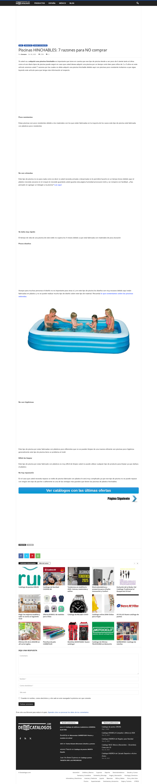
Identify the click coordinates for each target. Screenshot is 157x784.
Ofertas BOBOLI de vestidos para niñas (53, 615)
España (52, 3)
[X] (26, 555)
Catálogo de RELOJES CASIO (78, 614)
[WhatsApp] (37, 555)
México (62, 3)
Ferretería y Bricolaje (100, 775)
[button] (137, 3)
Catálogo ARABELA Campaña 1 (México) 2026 (118, 733)
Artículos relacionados (28, 563)
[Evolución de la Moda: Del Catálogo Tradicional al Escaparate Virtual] (128, 576)
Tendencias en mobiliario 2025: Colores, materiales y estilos (78, 589)
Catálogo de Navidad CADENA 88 (51, 588)
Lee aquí (58, 185)
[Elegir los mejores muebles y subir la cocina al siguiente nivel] (30, 603)
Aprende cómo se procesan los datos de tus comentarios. (68, 712)
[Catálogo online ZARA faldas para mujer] (103, 603)
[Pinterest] (32, 555)
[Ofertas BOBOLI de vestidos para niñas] (54, 603)
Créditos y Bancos (87, 772)
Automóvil (76, 772)
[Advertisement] (78, 24)
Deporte (107, 772)
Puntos (86, 781)
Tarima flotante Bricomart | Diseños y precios (80, 743)
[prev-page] (134, 563)
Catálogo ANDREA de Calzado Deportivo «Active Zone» (119, 755)
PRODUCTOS (28, 45)
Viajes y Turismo (126, 781)
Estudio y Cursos (132, 772)
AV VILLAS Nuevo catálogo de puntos (128, 615)
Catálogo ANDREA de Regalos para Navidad (117, 739)
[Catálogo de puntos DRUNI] (30, 576)
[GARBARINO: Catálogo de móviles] (128, 631)
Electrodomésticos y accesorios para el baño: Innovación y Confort (101, 589)
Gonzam (24, 54)
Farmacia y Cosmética (84, 775)
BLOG (20, 45)
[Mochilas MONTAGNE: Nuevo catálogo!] (79, 631)
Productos (39, 3)
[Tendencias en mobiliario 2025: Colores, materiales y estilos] (79, 576)
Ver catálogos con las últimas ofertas (78, 490)
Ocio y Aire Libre (132, 778)
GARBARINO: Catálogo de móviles (126, 643)
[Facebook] (21, 555)
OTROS (136, 781)
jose (61, 727)
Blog (72, 3)
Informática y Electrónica (74, 778)
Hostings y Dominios (131, 775)
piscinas (30, 545)
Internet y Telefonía (90, 778)
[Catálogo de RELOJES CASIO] (79, 603)
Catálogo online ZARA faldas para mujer (103, 615)
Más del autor (44, 563)
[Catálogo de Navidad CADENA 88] (54, 576)
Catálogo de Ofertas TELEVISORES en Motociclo (102, 643)
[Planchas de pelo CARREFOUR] (54, 631)
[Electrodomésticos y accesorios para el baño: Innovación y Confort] (103, 576)
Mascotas (110, 778)
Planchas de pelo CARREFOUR (49, 643)
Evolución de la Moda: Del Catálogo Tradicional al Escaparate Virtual (126, 589)
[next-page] (137, 563)
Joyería (102, 778)
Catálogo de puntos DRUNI (29, 587)
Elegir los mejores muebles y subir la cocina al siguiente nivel (29, 616)
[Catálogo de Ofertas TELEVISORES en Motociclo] (103, 631)
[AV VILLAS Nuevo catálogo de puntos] (128, 603)
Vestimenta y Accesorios (110, 781)
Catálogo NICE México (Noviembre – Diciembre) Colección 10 (119, 746)
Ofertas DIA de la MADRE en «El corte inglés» (29, 643)
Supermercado (95, 781)
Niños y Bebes (119, 778)
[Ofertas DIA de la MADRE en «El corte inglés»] (30, 631)
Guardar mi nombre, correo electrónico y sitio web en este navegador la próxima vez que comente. (56, 698)
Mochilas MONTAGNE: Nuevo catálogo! (79, 643)
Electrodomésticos (118, 772)
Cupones (99, 772)
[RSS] (25, 739)
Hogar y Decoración (40, 45)
